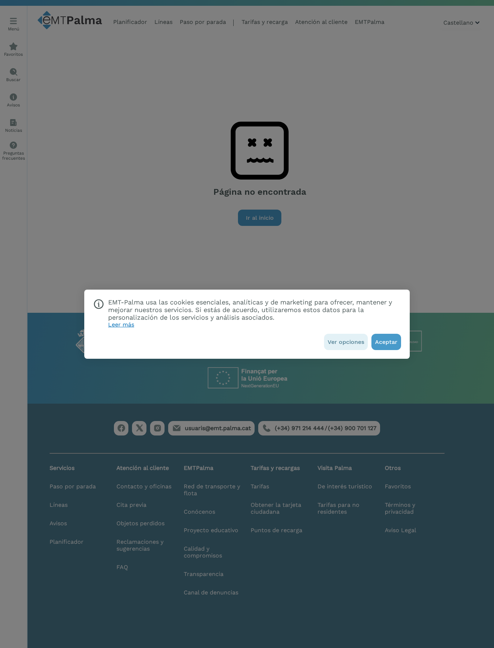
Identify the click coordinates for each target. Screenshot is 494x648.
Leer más (121, 324)
